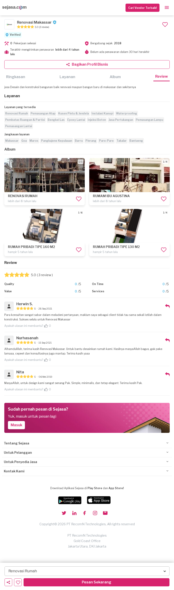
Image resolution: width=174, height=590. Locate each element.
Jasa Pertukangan (121, 119)
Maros (33, 140)
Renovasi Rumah (16, 113)
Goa (24, 140)
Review (161, 76)
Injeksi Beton (97, 119)
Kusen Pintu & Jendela (73, 113)
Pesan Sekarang (96, 582)
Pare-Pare (106, 140)
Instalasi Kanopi (102, 113)
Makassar (12, 140)
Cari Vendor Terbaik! (142, 8)
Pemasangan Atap (43, 113)
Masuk (16, 425)
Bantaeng (136, 140)
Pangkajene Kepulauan (56, 140)
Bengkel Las (56, 119)
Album (115, 77)
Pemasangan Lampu (149, 119)
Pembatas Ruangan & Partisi (25, 119)
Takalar (121, 140)
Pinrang (90, 140)
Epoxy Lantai (76, 119)
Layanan (67, 77)
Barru (79, 140)
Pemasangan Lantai (18, 126)
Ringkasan (15, 77)
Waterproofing (126, 113)
